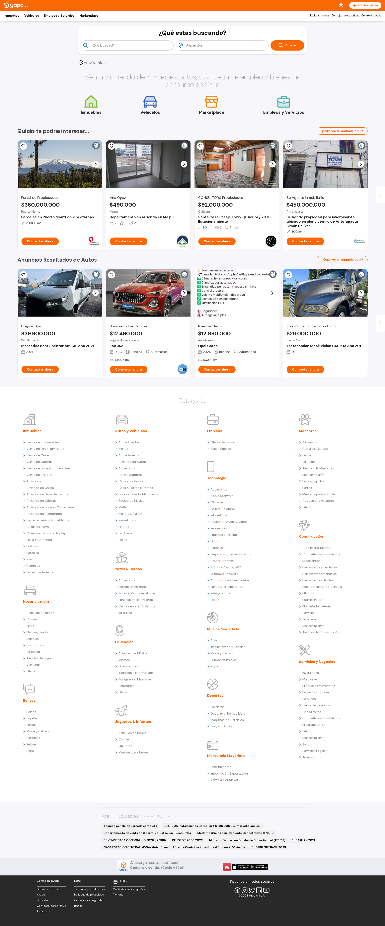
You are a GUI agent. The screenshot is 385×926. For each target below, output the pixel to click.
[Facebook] (237, 890)
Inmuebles (11, 16)
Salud (306, 744)
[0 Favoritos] (288, 146)
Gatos (307, 455)
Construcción (311, 536)
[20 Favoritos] (111, 146)
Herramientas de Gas (317, 580)
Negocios (33, 566)
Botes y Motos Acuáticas (137, 593)
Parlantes (217, 548)
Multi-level (309, 679)
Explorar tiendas (319, 15)
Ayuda (41, 894)
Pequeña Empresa (315, 692)
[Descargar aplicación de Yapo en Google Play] (259, 867)
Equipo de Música (131, 501)
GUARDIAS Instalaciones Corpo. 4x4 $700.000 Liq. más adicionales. (211, 826)
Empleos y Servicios (59, 16)
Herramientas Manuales (319, 574)
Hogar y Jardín (36, 601)
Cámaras (217, 502)
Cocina (31, 619)
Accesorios (127, 468)
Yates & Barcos (128, 569)
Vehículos (31, 16)
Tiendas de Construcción (320, 632)
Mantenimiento (313, 626)
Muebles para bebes (133, 752)
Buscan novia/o (313, 475)
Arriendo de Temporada (44, 514)
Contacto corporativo (51, 906)
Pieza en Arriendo (39, 540)
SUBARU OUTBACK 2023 (269, 847)
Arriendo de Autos (132, 462)
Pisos (30, 626)
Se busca (33, 652)
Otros (30, 671)
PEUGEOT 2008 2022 (187, 840)
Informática (219, 515)
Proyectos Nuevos (39, 572)
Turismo (308, 757)
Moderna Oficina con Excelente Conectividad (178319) (235, 833)
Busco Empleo (221, 449)
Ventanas (33, 665)
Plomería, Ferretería (316, 606)
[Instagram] (244, 890)
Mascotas (308, 430)
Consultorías (311, 712)
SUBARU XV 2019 (303, 840)
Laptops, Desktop (224, 535)
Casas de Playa (37, 527)
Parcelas (32, 553)
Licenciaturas (128, 666)
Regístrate (43, 911)
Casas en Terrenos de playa (46, 533)
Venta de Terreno (39, 475)
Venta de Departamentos (45, 449)
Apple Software (222, 496)
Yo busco (125, 613)
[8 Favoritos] (23, 146)
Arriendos (33, 481)
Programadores (313, 725)
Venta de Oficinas (39, 462)
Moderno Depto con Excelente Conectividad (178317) (247, 840)
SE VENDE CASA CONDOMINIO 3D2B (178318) (135, 840)
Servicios (308, 613)
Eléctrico (308, 593)
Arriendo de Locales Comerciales (50, 507)
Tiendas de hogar (39, 658)
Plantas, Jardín (37, 632)
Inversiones (310, 673)
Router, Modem (222, 561)
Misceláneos (311, 561)
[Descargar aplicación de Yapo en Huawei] (227, 866)
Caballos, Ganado (315, 449)
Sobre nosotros (47, 889)
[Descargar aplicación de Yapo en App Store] (241, 867)
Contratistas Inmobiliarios (321, 554)
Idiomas (124, 660)
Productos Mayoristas (318, 686)
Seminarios (126, 686)
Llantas (124, 527)
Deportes (215, 695)
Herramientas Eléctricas (319, 567)
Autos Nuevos (129, 455)
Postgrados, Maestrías (135, 679)
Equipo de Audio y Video (229, 522)
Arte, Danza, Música (133, 653)
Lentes (31, 725)
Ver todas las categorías (129, 889)
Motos (123, 449)
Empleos (214, 430)
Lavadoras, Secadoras (227, 587)
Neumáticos (127, 520)
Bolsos (31, 712)
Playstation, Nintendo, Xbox (231, 554)
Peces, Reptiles (313, 481)
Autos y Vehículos (131, 430)
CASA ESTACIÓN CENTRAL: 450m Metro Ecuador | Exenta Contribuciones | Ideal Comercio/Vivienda (174, 847)
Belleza (29, 700)
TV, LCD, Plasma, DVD (226, 567)
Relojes (31, 744)
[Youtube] (266, 890)
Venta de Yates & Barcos (137, 606)
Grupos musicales (224, 660)
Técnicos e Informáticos (136, 673)
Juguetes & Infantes (133, 721)
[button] (95, 164)
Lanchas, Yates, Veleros (136, 600)
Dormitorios (35, 645)
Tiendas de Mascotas (318, 468)
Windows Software (224, 574)
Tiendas (118, 894)
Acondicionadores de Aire (230, 580)
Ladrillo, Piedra (312, 600)
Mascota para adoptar (319, 494)
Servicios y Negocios (317, 661)
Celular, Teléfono (223, 509)
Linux (214, 541)
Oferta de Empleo (223, 442)
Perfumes (33, 738)
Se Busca (125, 533)
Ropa (30, 751)
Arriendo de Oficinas (41, 501)
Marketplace (89, 16)
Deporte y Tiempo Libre (228, 713)
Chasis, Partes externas (136, 488)
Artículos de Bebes (40, 613)
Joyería (31, 718)
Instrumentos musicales (228, 647)
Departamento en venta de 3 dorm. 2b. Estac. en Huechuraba (147, 833)
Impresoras (219, 528)
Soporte (42, 900)
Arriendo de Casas (40, 488)
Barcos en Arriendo (133, 587)
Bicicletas (217, 707)
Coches (124, 739)
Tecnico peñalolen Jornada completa (130, 826)
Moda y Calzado (38, 731)
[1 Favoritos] (23, 274)
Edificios (32, 546)
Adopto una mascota (318, 501)
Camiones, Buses (131, 481)
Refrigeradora (221, 593)
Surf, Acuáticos (222, 726)
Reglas (78, 906)
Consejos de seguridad (345, 15)
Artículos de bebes (132, 733)
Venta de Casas (38, 455)
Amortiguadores (131, 475)
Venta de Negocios (316, 705)
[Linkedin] (259, 890)
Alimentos (309, 442)
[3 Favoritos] (200, 146)
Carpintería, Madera (316, 548)
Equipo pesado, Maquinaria (138, 494)
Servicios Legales (314, 751)
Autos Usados (129, 442)
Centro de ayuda (371, 15)
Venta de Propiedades (42, 442)
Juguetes (125, 746)
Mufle (123, 507)
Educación (124, 642)
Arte (214, 640)
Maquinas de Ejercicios (227, 720)
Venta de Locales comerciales (48, 468)
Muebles (32, 639)
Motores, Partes (130, 514)
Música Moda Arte (223, 629)
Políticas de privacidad (89, 894)
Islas (29, 559)
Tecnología (216, 478)
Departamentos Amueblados (47, 520)
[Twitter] (251, 890)
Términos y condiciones (89, 889)
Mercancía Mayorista (226, 755)
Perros (307, 488)
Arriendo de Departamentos (47, 494)
